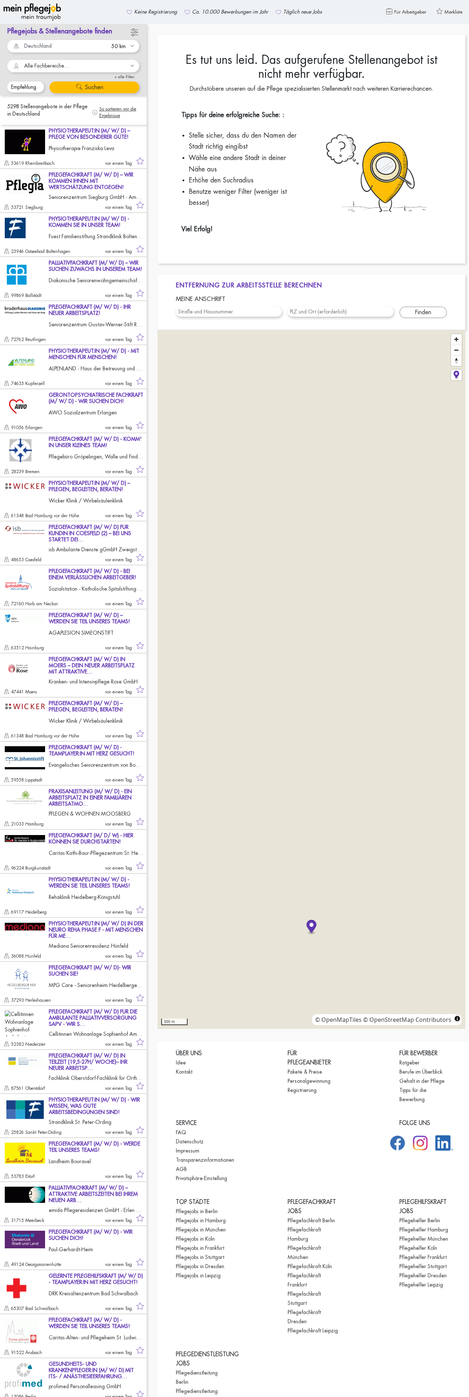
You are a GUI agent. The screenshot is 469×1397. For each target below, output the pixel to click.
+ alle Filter (124, 77)
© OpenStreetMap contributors (407, 1020)
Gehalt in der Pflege (421, 1081)
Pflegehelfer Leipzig (421, 1284)
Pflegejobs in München (201, 1229)
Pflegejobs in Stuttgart (200, 1257)
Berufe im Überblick (420, 1071)
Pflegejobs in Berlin (197, 1211)
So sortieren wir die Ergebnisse (117, 112)
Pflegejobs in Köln (195, 1238)
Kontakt (184, 1071)
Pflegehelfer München (423, 1238)
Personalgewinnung (309, 1081)
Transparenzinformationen (205, 1159)
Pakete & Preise (305, 1071)
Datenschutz (190, 1141)
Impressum (187, 1150)
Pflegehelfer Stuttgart (423, 1266)
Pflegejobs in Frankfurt (200, 1248)
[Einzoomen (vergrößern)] (456, 339)
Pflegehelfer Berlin (419, 1220)
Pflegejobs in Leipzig (198, 1275)
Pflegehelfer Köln (418, 1248)
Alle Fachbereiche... (46, 65)
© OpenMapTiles (338, 1020)
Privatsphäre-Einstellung (201, 1178)
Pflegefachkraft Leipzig (313, 1330)
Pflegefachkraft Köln (310, 1266)
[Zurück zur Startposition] (456, 375)
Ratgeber (409, 1062)
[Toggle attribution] (457, 1018)
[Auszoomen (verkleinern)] (456, 350)
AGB (181, 1169)
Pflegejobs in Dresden (200, 1266)
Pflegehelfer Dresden (423, 1275)
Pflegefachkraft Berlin (311, 1220)
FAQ (181, 1132)
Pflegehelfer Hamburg (423, 1229)
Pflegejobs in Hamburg (201, 1220)
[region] (311, 679)
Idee (181, 1062)
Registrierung (302, 1090)
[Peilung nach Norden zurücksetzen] (456, 360)
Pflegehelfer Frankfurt (423, 1257)
